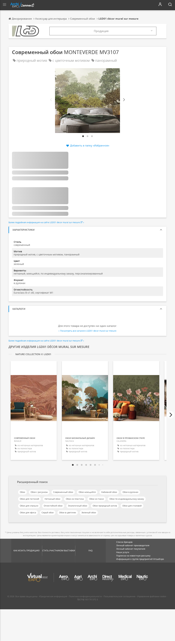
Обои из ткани (96, 498)
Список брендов (124, 542)
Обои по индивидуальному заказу (126, 498)
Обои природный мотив (105, 505)
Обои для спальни (29, 505)
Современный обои (63, 492)
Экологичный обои (77, 505)
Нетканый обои (52, 498)
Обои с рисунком (39, 492)
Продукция (101, 31)
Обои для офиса (28, 512)
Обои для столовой (132, 505)
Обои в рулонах (130, 492)
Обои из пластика (75, 498)
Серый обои (48, 512)
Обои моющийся (87, 492)
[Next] (123, 100)
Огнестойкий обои (53, 505)
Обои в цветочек (67, 512)
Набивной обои (109, 492)
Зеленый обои (89, 512)
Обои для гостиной (29, 498)
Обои (22, 492)
